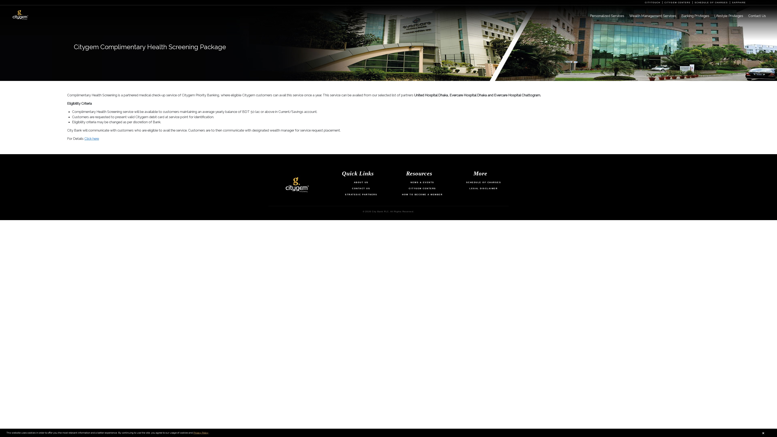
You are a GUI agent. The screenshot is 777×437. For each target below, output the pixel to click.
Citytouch (652, 2)
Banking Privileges (695, 16)
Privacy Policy (200, 432)
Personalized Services (607, 16)
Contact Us (757, 16)
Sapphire (739, 2)
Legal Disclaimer (483, 188)
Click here (91, 139)
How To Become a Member (422, 194)
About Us (361, 182)
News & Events (422, 182)
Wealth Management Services (652, 16)
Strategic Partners (361, 194)
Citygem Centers (677, 2)
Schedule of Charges (711, 2)
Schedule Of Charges (483, 182)
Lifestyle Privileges (728, 16)
